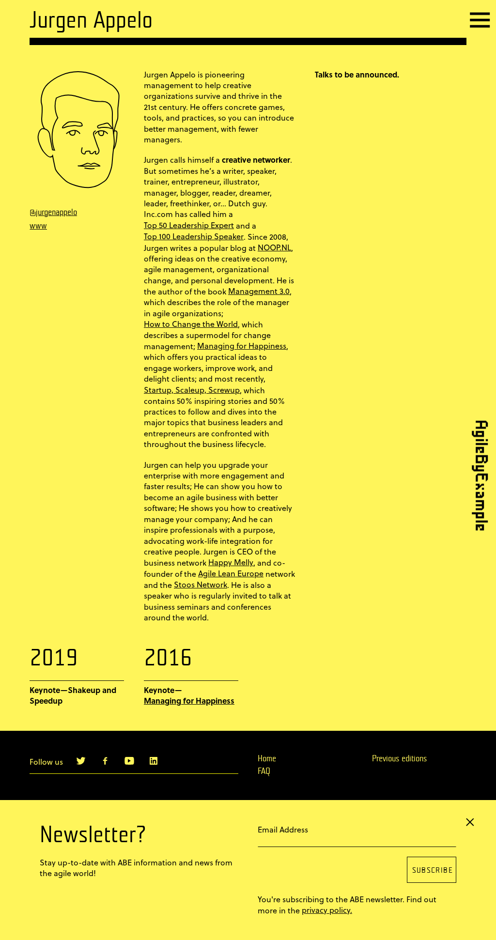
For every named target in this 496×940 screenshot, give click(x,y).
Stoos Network (200, 584)
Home (267, 759)
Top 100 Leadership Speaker (194, 236)
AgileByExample (479, 475)
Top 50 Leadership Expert (189, 225)
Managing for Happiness (241, 345)
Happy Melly (230, 562)
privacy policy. (327, 910)
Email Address (283, 829)
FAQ (264, 771)
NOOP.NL (274, 247)
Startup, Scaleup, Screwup (192, 390)
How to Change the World (191, 324)
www (38, 226)
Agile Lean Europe (231, 573)
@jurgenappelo (53, 212)
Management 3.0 (259, 291)
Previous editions (399, 759)
